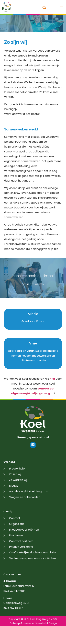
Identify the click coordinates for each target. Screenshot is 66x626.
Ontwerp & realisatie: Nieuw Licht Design (33, 623)
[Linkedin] (33, 445)
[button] (61, 7)
